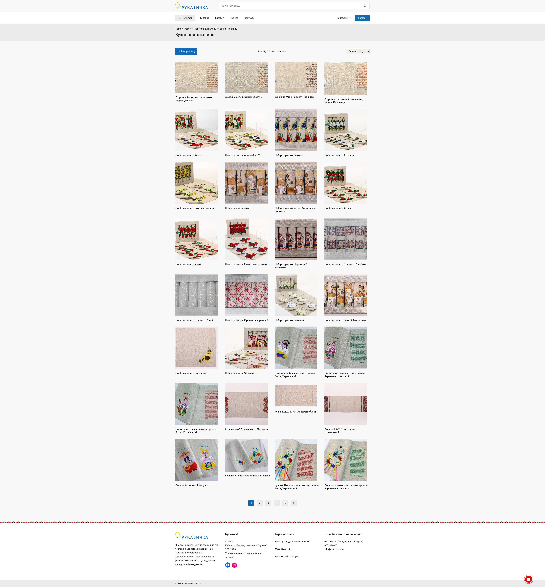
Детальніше (248, 104)
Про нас (234, 18)
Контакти (249, 18)
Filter (186, 51)
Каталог (219, 18)
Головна (204, 18)
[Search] (364, 5)
